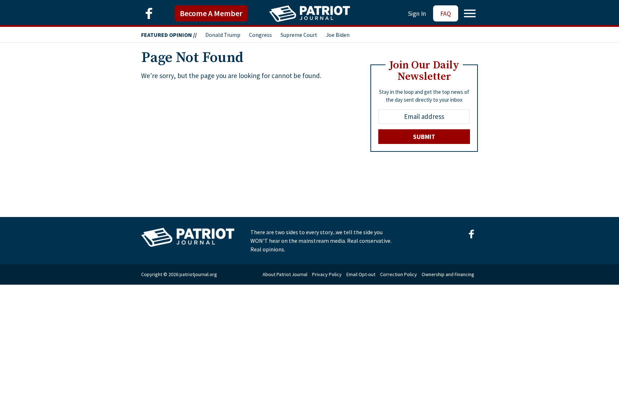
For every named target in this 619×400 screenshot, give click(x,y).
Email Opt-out (360, 274)
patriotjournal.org (198, 274)
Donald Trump (222, 34)
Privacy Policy (327, 274)
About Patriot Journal (285, 274)
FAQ (445, 13)
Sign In (417, 13)
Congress (260, 34)
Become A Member (211, 13)
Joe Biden (338, 34)
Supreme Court (298, 34)
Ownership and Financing (448, 274)
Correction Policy (398, 274)
